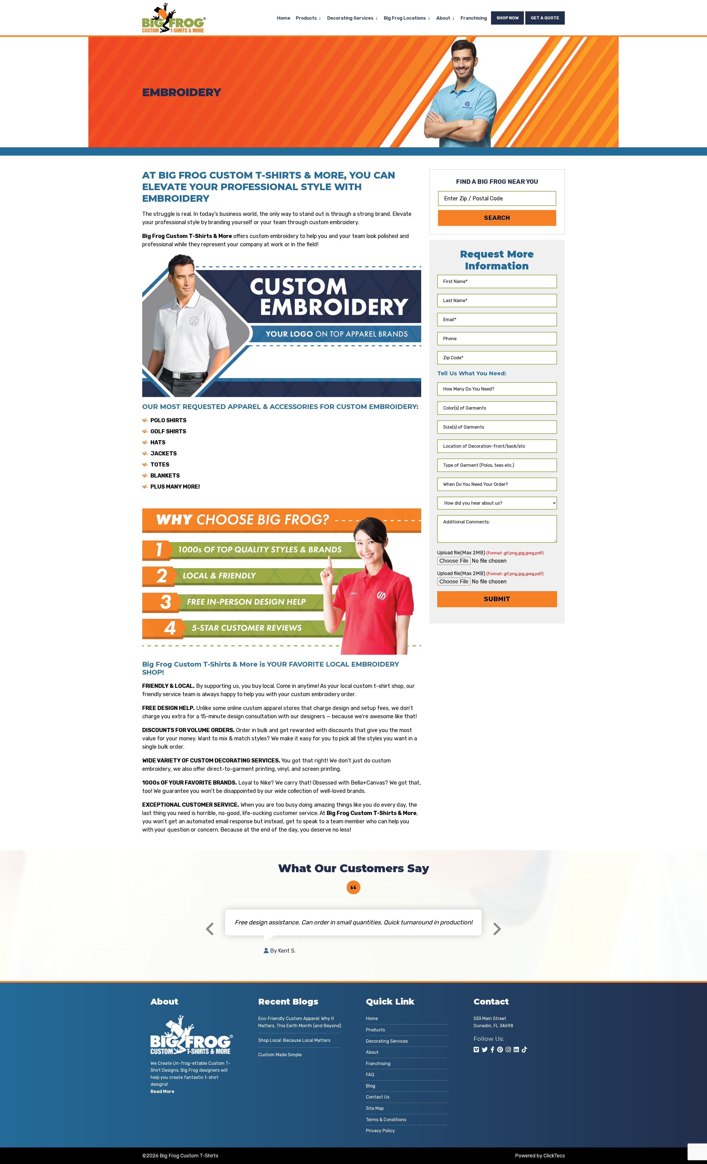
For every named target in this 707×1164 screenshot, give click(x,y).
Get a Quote (545, 17)
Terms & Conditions (386, 1119)
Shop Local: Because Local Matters (294, 1040)
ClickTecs (554, 1156)
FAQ (370, 1074)
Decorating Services (350, 18)
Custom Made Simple (280, 1054)
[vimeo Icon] (476, 1050)
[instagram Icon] (508, 1050)
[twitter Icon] (485, 1050)
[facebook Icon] (492, 1050)
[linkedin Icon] (516, 1050)
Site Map (375, 1108)
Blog (370, 1086)
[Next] (497, 929)
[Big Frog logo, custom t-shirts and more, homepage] (174, 7)
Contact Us (377, 1097)
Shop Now (507, 17)
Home (283, 18)
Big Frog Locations (405, 18)
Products (306, 18)
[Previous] (210, 929)
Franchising (474, 18)
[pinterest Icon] (500, 1050)
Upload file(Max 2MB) (490, 552)
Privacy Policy (380, 1130)
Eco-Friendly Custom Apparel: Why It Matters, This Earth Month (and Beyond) (299, 1022)
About (443, 18)
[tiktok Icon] (524, 1050)
